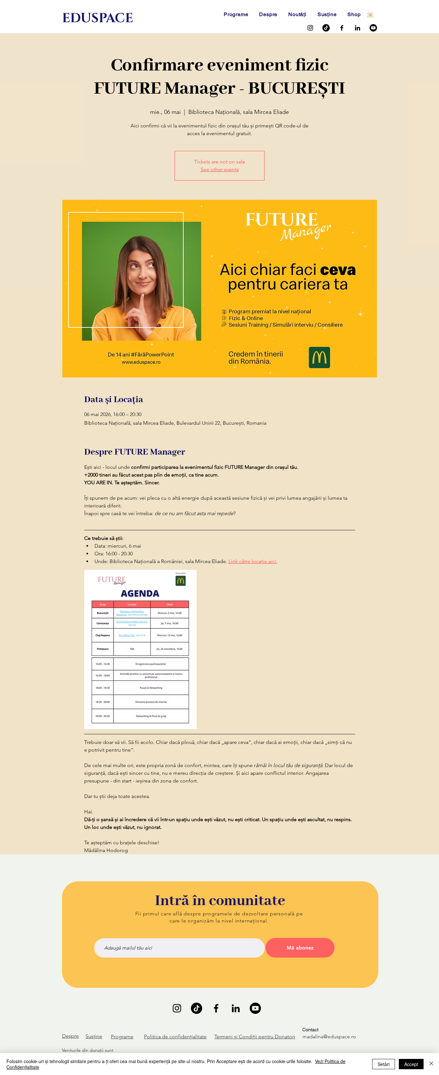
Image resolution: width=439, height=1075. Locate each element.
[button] (370, 13)
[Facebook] (341, 28)
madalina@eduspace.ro (329, 1036)
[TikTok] (326, 28)
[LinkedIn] (357, 28)
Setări (384, 1064)
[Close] (431, 1064)
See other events (220, 169)
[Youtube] (373, 28)
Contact (310, 1030)
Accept (411, 1064)
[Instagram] (310, 28)
